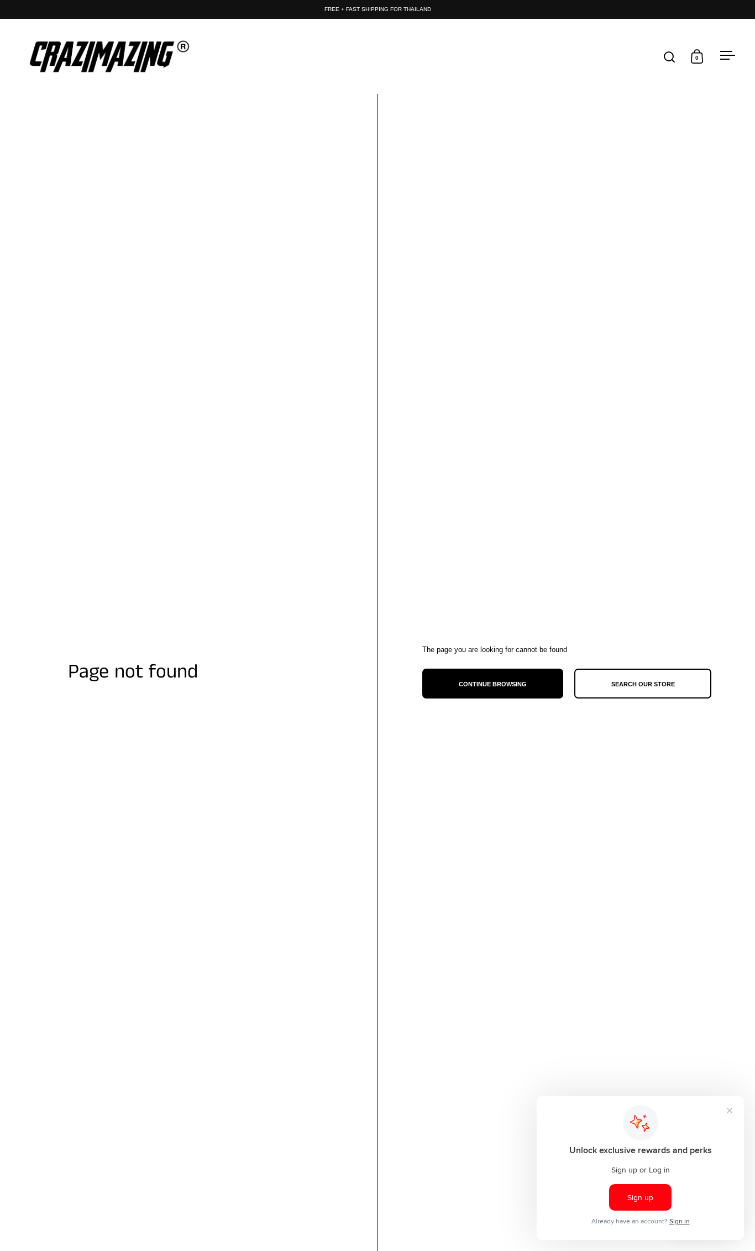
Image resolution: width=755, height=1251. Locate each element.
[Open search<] (669, 56)
